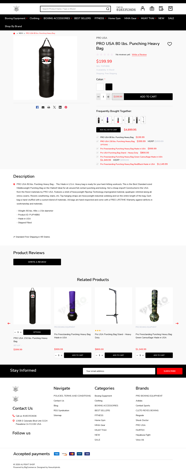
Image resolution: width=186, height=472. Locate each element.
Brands (142, 388)
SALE (171, 18)
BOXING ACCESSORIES (57, 18)
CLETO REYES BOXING (147, 410)
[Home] (14, 33)
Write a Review (139, 54)
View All (140, 439)
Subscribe (170, 371)
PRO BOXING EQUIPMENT (149, 395)
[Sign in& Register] (143, 8)
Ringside (140, 415)
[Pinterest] (65, 107)
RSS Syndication (61, 410)
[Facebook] (37, 107)
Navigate (62, 388)
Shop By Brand (13, 26)
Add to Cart (148, 96)
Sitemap (58, 415)
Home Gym (114, 18)
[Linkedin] (60, 107)
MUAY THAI (147, 18)
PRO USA (141, 425)
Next (177, 323)
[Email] (43, 107)
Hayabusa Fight (143, 434)
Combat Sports (143, 405)
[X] (54, 107)
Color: (101, 79)
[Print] (48, 107)
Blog (56, 405)
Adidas (139, 400)
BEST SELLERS (82, 18)
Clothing (34, 18)
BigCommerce (30, 467)
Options (104, 145)
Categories (104, 388)
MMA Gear (130, 18)
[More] (27, 18)
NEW (161, 18)
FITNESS (99, 18)
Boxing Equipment (15, 18)
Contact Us (59, 400)
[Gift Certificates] (152, 8)
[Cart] (170, 8)
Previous (9, 323)
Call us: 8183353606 (26, 415)
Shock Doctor (142, 420)
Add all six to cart (108, 130)
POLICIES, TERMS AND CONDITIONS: (72, 395)
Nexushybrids (54, 467)
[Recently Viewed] (161, 8)
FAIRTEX (140, 430)
